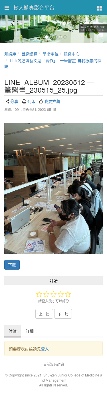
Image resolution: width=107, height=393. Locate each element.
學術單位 (50, 53)
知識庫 (10, 53)
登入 (45, 348)
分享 (14, 101)
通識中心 (72, 53)
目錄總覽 (29, 53)
